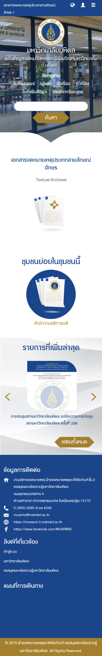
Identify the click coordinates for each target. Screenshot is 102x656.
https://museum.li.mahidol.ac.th (38, 522)
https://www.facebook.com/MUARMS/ (43, 529)
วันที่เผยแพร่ (24, 84)
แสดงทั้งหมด (74, 441)
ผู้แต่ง (46, 84)
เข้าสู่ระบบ (10, 552)
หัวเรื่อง (82, 84)
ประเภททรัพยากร (68, 92)
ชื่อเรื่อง (63, 84)
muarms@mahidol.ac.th (32, 515)
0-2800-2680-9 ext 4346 (33, 508)
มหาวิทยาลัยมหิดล (16, 561)
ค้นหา (51, 117)
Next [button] (93, 397)
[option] (50, 396)
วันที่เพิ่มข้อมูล (34, 92)
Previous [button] (7, 397)
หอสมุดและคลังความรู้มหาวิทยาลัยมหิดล (31, 570)
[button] (72, 4)
